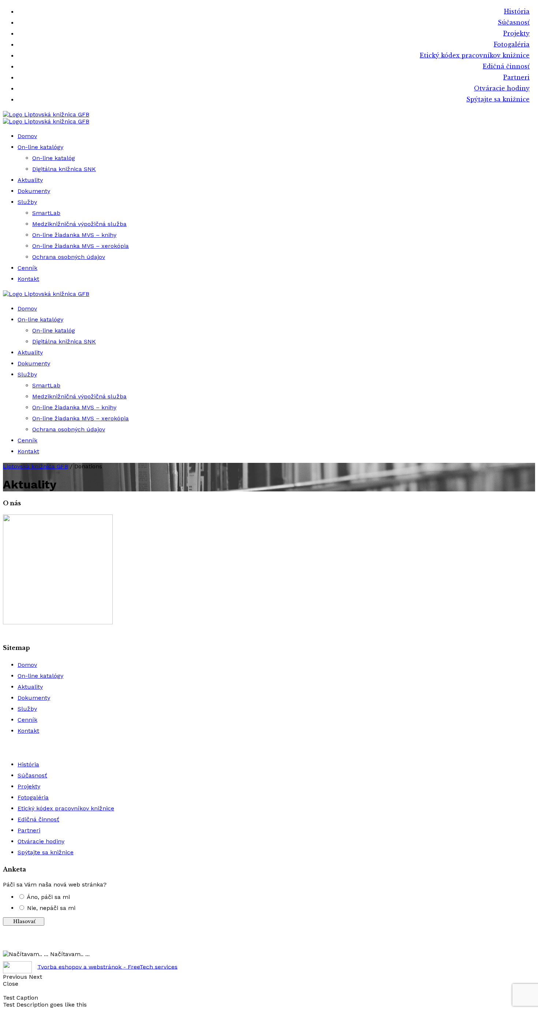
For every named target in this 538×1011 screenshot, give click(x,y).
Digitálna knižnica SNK (64, 169)
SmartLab (46, 212)
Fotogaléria (512, 44)
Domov (27, 136)
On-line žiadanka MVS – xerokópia (80, 245)
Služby (27, 201)
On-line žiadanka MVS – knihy (74, 234)
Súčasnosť (514, 22)
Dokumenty (34, 190)
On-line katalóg (53, 158)
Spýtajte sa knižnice (498, 99)
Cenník (27, 267)
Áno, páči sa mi (48, 896)
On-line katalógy (40, 147)
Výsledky (269, 943)
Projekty (516, 33)
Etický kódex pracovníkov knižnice (475, 55)
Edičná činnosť (506, 66)
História (517, 11)
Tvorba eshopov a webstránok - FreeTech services (107, 966)
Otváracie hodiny (502, 88)
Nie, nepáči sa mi (51, 907)
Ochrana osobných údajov (68, 256)
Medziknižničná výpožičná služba (79, 223)
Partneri (516, 77)
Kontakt (28, 278)
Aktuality (30, 179)
